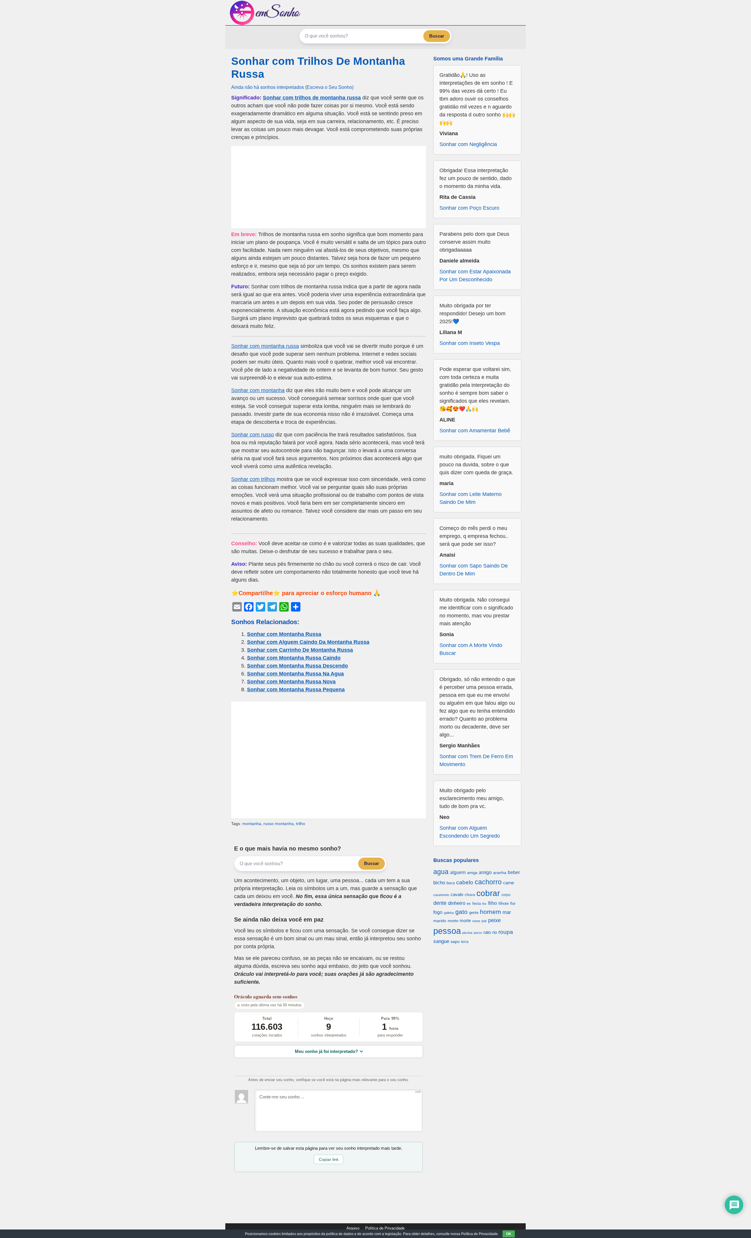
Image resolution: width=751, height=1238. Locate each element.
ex (469, 904)
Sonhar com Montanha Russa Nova (291, 682)
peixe (494, 920)
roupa (505, 932)
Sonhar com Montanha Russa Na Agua (295, 674)
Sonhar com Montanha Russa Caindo (294, 658)
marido (439, 921)
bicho (439, 882)
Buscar (436, 35)
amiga (472, 873)
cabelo (464, 882)
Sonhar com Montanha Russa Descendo (297, 666)
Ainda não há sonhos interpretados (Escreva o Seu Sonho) (292, 87)
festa (476, 903)
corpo (505, 895)
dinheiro (456, 903)
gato (461, 911)
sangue (441, 941)
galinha (449, 912)
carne (508, 882)
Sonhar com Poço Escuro (469, 208)
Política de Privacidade (385, 1228)
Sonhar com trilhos (253, 479)
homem (490, 911)
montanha (251, 823)
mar (507, 912)
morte (465, 920)
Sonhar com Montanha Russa (284, 634)
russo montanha (278, 823)
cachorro (488, 882)
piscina (467, 932)
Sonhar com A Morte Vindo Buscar (470, 649)
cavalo (457, 894)
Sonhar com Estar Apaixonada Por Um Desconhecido (475, 275)
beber (514, 872)
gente (473, 912)
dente (439, 903)
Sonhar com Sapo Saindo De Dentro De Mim (473, 570)
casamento (441, 895)
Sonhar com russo (252, 435)
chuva (470, 895)
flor (512, 903)
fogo (437, 912)
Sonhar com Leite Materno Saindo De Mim (470, 498)
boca (450, 883)
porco (478, 932)
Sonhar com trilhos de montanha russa (312, 98)
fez (484, 903)
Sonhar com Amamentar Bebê (474, 430)
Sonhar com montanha (258, 390)
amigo (485, 872)
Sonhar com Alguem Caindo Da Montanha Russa (308, 642)
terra (464, 942)
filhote (503, 903)
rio (494, 932)
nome (476, 921)
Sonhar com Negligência (468, 144)
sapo (455, 941)
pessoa (447, 931)
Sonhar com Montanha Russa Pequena (296, 689)
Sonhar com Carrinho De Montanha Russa (300, 650)
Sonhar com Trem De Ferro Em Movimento (476, 760)
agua (441, 871)
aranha (499, 872)
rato (487, 932)
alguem (458, 872)
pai (484, 921)
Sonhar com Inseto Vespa (469, 343)
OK (508, 1234)
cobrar (488, 893)
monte (453, 921)
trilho (300, 823)
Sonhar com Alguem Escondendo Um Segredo (469, 832)
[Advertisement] (328, 187)
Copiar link (329, 1159)
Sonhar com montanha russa (265, 346)
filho (492, 903)
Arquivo (352, 1228)
